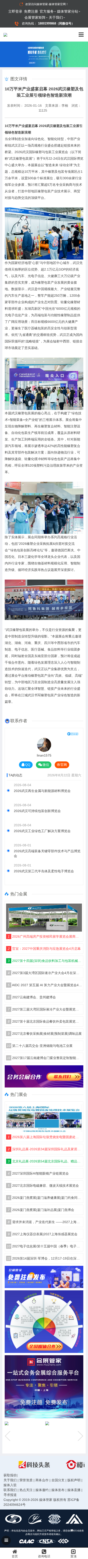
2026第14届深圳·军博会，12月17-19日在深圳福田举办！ (44, 1258)
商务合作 (42, 1480)
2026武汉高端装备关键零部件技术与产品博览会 (47, 853)
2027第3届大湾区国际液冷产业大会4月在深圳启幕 (45, 973)
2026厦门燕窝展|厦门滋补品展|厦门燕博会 (41, 1210)
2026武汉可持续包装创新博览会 (37, 811)
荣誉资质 (26, 1480)
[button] (80, 1436)
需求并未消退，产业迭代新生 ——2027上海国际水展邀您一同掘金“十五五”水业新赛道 (45, 1222)
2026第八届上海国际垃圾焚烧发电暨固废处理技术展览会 (45, 1137)
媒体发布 (58, 1490)
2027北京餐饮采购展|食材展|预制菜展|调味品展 (45, 1033)
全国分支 (58, 1480)
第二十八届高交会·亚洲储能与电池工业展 (40, 1046)
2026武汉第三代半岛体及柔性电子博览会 (44, 871)
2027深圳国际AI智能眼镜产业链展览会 (38, 1173)
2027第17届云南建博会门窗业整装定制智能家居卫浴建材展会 (44, 1058)
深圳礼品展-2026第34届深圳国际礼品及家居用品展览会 (45, 1149)
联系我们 (10, 1490)
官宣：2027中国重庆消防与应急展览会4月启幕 (44, 948)
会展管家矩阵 (35, 17)
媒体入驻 (10, 1485)
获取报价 (10, 1475)
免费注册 (31, 11)
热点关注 (26, 1490)
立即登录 (15, 11)
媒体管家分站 (67, 11)
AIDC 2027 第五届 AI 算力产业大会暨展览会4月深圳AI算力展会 (45, 985)
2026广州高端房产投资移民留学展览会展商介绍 (45, 936)
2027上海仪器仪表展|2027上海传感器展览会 (42, 1234)
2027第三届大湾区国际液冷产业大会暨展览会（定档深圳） (45, 1009)
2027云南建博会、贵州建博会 (32, 997)
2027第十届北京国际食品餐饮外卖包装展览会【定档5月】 (45, 1021)
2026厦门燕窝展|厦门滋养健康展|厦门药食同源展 (45, 1198)
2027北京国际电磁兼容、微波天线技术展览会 (43, 1185)
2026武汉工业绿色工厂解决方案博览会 (42, 831)
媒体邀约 (42, 1490)
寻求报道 (10, 1495)
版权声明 (73, 1480)
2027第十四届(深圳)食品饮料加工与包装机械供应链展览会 (45, 961)
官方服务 (47, 11)
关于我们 (56, 17)
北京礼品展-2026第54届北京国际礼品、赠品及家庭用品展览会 (45, 1161)
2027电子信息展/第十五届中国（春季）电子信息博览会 (44, 1246)
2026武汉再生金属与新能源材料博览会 (42, 791)
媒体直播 (73, 1490)
